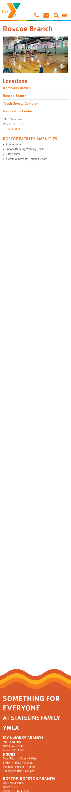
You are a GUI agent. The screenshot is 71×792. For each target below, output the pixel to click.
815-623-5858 (11, 129)
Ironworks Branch (17, 88)
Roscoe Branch (15, 96)
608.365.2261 (20, 750)
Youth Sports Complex (20, 103)
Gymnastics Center (17, 111)
